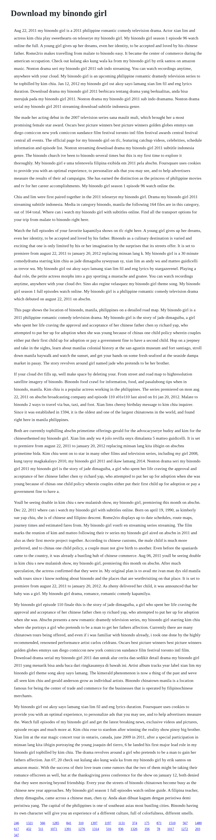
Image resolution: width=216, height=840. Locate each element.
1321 (29, 823)
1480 (198, 823)
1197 (108, 823)
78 (158, 829)
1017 (170, 829)
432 (28, 829)
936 (120, 829)
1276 (81, 829)
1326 (134, 829)
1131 (121, 823)
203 (197, 829)
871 (159, 823)
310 (81, 823)
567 (185, 823)
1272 (184, 829)
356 (147, 829)
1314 (95, 829)
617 (16, 829)
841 (68, 823)
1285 (55, 823)
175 (146, 823)
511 (40, 829)
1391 (67, 829)
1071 (53, 829)
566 (42, 823)
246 (16, 823)
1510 (172, 823)
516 (108, 829)
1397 (94, 823)
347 (16, 835)
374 (134, 823)
